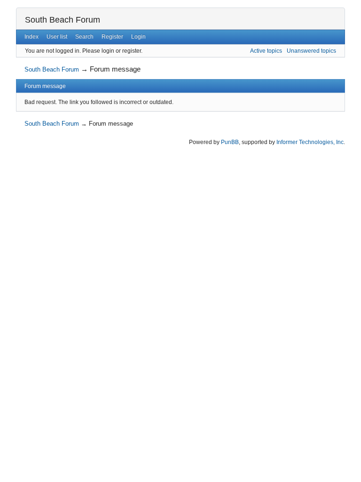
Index (31, 36)
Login (138, 36)
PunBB (230, 142)
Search (84, 36)
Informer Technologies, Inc (310, 142)
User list (57, 36)
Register (112, 36)
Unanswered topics (311, 51)
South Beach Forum (62, 19)
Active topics (266, 51)
